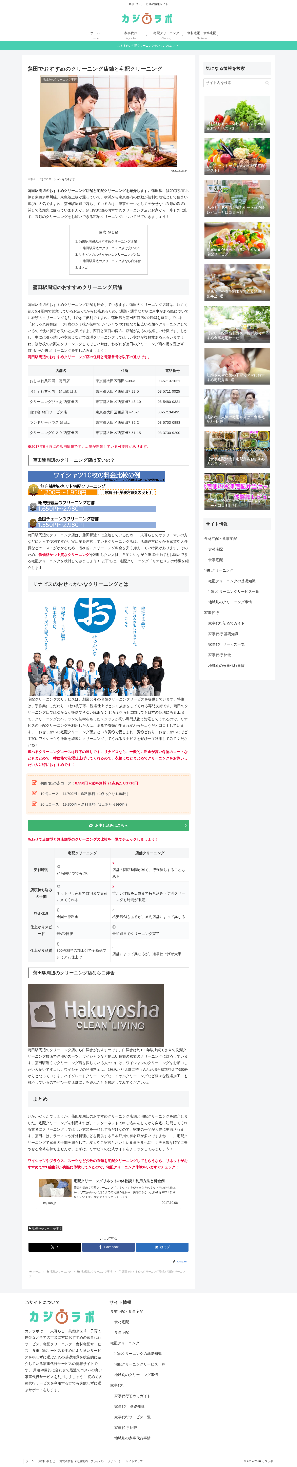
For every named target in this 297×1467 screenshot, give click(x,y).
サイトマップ (134, 1461)
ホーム (29, 1461)
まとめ (83, 267)
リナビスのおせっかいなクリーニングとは (109, 254)
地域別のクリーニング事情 (46, 1228)
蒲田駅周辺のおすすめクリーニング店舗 (108, 241)
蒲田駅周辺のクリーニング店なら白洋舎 (112, 261)
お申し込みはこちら (111, 825)
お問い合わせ (46, 1461)
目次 (102, 232)
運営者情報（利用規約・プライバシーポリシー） (90, 1461)
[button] (267, 83)
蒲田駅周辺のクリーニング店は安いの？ (112, 248)
